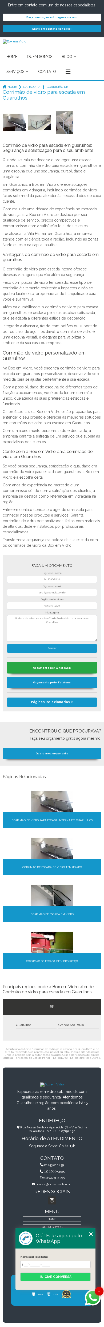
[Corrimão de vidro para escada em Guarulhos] (14, 122)
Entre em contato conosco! (52, 28)
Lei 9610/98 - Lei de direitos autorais (76, 1057)
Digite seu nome (52, 573)
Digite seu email (52, 586)
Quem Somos (39, 56)
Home (11, 56)
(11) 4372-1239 (53, 1165)
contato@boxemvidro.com (54, 1184)
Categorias (31, 87)
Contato (47, 71)
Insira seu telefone (34, 1256)
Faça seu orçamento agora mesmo (51, 17)
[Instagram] (52, 1200)
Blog (67, 56)
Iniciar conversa (55, 1277)
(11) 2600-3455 (54, 1171)
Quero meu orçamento (52, 753)
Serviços (15, 71)
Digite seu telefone (52, 599)
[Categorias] (68, 71)
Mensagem (52, 612)
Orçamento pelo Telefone (52, 682)
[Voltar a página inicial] (52, 1084)
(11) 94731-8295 (54, 1178)
